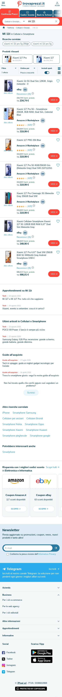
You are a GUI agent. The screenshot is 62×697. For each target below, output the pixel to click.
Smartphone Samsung (24, 412)
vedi (53, 100)
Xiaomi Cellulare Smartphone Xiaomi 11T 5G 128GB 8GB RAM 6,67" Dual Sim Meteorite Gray (34, 224)
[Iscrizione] (57, 548)
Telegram (10, 671)
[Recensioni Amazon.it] (22, 125)
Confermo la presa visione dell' (33, 554)
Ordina (24, 68)
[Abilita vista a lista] (59, 68)
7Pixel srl (22, 683)
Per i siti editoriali (10, 613)
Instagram (11, 665)
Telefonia (10, 28)
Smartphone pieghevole (14, 435)
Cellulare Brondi (34, 418)
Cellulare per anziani (12, 418)
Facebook (11, 652)
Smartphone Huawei (36, 430)
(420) (30, 125)
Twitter (9, 659)
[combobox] (14, 21)
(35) (29, 94)
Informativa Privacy (47, 554)
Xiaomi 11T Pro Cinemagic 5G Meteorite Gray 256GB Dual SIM (35, 194)
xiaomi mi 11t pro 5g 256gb (16, 44)
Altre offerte (8, 93)
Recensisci (22, 94)
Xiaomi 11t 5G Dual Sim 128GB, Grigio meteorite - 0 (34, 82)
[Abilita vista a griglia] (59, 72)
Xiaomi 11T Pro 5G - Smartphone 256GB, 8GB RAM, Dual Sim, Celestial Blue (35, 112)
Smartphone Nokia (12, 424)
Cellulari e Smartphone (24, 28)
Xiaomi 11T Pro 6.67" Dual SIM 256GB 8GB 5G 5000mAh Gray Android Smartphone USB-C (34, 255)
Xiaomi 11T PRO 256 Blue (29, 140)
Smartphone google (40, 435)
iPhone (6, 412)
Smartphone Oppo (34, 424)
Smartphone (8, 452)
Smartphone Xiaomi (12, 430)
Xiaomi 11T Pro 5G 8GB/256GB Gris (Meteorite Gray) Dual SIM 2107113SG (34, 166)
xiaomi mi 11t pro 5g (42, 44)
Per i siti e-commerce (12, 600)
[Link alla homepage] (3, 27)
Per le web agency (10, 606)
